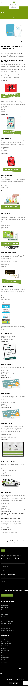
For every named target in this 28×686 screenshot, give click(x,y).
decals (11, 540)
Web (20, 74)
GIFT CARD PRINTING (7, 287)
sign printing (19, 53)
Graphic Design (4, 605)
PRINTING (21, 60)
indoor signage (17, 540)
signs (8, 524)
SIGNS (9, 60)
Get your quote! (4, 114)
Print (19, 41)
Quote (20, 671)
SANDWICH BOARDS (7, 364)
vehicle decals (15, 542)
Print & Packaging (5, 614)
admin (11, 41)
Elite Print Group (5, 650)
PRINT (14, 518)
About (11, 667)
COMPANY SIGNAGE (6, 138)
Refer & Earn (4, 662)
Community (3, 648)
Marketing (16, 41)
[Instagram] (16, 683)
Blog (2, 652)
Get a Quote (4, 659)
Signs (22, 41)
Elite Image (4, 521)
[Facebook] (10, 683)
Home (1, 667)
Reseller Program (5, 657)
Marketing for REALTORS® (7, 621)
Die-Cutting (3, 616)
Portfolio (3, 655)
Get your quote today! (6, 302)
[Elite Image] (14, 3)
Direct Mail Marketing (6, 619)
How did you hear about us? (8, 574)
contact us (20, 69)
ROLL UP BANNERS (6, 333)
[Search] (26, 3)
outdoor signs (9, 541)
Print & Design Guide (6, 643)
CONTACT (4, 518)
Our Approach (4, 639)
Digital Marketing (5, 612)
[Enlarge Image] (14, 30)
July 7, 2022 (5, 41)
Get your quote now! (6, 268)
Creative (16, 74)
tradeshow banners (7, 542)
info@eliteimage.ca (7, 80)
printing (15, 523)
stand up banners (16, 541)
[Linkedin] (14, 683)
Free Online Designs (6, 623)
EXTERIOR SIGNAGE (6, 175)
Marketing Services (5, 641)
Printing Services (5, 607)
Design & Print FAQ (5, 628)
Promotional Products (6, 626)
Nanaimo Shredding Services (7, 630)
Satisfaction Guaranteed (6, 646)
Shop (1, 673)
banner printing (6, 540)
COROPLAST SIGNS (6, 423)
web (6, 524)
